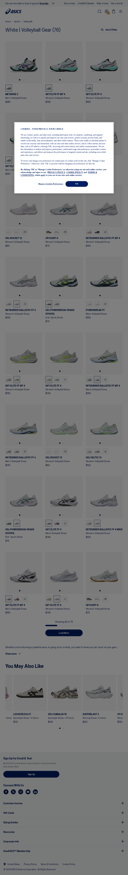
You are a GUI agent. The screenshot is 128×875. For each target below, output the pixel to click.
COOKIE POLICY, (74, 172)
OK (76, 184)
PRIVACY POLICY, (57, 172)
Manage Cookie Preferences (50, 184)
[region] (64, 158)
